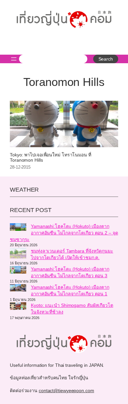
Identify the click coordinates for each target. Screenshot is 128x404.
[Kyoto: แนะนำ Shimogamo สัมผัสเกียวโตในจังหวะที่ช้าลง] (18, 306)
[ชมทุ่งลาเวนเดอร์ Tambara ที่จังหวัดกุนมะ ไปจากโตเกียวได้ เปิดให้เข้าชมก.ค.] (18, 254)
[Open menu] (14, 59)
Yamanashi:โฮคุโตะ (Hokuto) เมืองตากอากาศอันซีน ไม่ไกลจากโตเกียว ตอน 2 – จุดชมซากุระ (64, 233)
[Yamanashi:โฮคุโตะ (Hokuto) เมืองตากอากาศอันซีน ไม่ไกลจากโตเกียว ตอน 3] (18, 270)
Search (105, 59)
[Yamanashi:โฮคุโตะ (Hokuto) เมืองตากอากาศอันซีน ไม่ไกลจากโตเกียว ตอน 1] (18, 288)
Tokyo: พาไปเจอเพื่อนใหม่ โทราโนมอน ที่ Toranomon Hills (50, 157)
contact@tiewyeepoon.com (66, 390)
